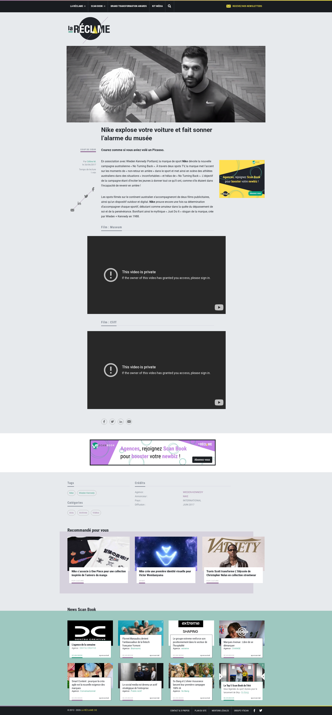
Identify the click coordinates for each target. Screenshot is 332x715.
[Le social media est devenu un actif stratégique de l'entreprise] (141, 675)
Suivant (263, 676)
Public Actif (136, 691)
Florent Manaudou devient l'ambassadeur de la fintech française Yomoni (136, 642)
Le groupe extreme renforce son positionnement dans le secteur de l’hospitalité (190, 642)
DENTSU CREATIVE (88, 648)
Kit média (157, 6)
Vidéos (96, 513)
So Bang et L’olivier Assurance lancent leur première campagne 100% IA (189, 685)
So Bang (185, 691)
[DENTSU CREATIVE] (90, 633)
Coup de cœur (88, 149)
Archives (83, 513)
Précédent (221, 676)
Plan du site (200, 710)
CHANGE (236, 648)
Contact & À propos (179, 710)
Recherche (169, 6)
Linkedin (79, 203)
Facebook (93, 189)
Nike (71, 493)
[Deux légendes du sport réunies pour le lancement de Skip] (242, 675)
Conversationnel (87, 691)
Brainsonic (136, 648)
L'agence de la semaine (83, 644)
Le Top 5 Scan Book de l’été (237, 685)
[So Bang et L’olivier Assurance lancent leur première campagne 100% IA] (191, 675)
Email (72, 210)
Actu (71, 513)
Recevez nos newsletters (247, 6)
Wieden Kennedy (87, 493)
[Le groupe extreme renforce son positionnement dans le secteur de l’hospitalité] (191, 633)
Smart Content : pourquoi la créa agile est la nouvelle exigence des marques (88, 685)
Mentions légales (220, 710)
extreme (185, 648)
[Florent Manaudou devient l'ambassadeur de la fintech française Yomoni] (141, 633)
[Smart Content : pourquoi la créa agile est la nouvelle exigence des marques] (90, 675)
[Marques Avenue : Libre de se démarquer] (242, 633)
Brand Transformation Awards (129, 6)
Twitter (86, 196)
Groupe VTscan (241, 710)
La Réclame (89, 30)
